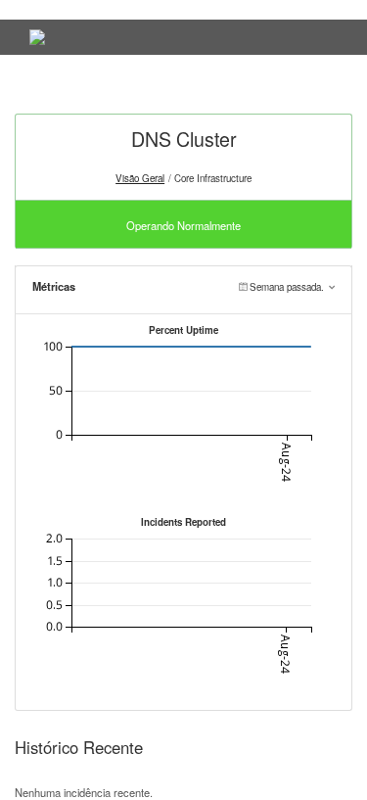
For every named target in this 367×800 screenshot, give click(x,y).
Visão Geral (139, 178)
